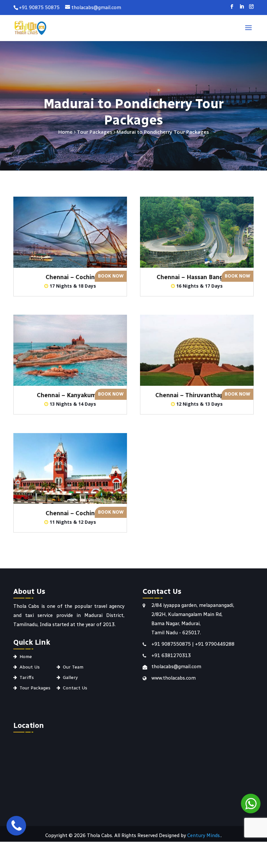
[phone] (16, 825)
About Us (30, 667)
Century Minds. (204, 835)
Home (65, 131)
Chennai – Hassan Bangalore (197, 277)
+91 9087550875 (171, 644)
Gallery (70, 677)
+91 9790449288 (214, 644)
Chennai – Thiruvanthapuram (196, 395)
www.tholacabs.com (173, 678)
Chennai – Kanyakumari (70, 395)
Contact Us (75, 688)
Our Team (73, 667)
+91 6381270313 (171, 655)
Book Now (110, 276)
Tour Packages (94, 131)
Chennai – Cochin (70, 277)
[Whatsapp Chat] (250, 803)
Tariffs (27, 677)
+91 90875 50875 (39, 7)
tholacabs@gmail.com (176, 666)
